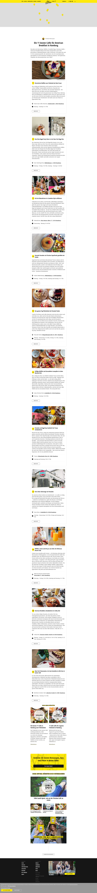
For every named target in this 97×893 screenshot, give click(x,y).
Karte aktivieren (48, 14)
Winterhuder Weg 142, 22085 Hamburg (48, 456)
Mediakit (37, 879)
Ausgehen (24, 868)
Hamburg (38, 865)
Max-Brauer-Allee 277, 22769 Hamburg (51, 220)
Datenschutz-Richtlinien (74, 884)
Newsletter (38, 874)
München (38, 866)
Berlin (37, 863)
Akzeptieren (17, 890)
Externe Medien (12, 886)
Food (23, 863)
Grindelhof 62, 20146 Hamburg (52, 393)
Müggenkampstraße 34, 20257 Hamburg (52, 334)
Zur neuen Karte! (48, 766)
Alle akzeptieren (6, 890)
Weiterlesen (33, 744)
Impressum (37, 881)
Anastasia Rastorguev (50, 38)
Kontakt (37, 878)
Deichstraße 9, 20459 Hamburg (56, 103)
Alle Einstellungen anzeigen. (5, 888)
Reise (37, 870)
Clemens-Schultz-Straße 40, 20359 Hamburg (51, 634)
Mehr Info (36, 111)
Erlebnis (23, 870)
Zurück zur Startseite (48, 854)
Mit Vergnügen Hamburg (48, 2)
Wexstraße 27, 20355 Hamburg (42, 575)
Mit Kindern (24, 872)
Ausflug (23, 865)
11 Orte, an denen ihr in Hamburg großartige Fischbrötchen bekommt (59, 812)
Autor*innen (38, 872)
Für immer (70, 873)
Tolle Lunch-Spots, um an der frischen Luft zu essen (48, 799)
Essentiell (5, 886)
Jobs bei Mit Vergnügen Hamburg (40, 876)
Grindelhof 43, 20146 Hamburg (48, 512)
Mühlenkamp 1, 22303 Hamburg (53, 163)
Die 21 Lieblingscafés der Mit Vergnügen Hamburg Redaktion (36, 811)
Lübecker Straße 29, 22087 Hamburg (55, 693)
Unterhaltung (25, 866)
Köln (37, 868)
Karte (23, 874)
